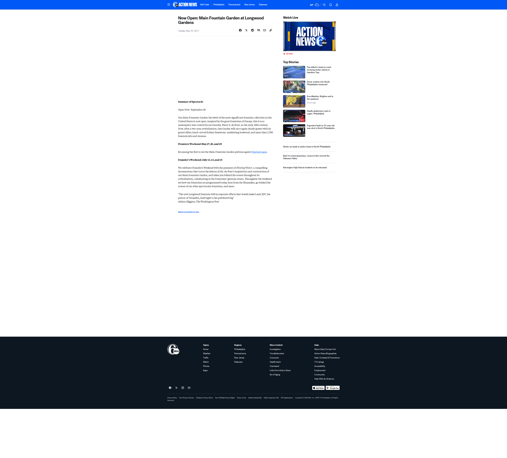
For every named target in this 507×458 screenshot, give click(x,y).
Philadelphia (218, 4)
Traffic (206, 358)
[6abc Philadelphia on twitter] (176, 388)
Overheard (274, 366)
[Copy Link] (270, 30)
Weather (206, 353)
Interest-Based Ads (255, 398)
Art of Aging (275, 375)
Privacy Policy (172, 398)
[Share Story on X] (246, 30)
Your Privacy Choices (186, 398)
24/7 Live (204, 4)
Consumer (274, 358)
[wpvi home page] (173, 349)
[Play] (309, 36)
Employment (319, 370)
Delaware (263, 4)
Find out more (259, 151)
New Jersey (249, 4)
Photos (206, 366)
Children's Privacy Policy (204, 398)
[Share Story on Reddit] (252, 30)
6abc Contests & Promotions (327, 358)
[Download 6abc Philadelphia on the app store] (318, 388)
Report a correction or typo (188, 212)
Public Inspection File (271, 398)
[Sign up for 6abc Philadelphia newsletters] (189, 388)
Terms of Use (241, 398)
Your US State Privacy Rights (225, 398)
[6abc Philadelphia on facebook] (170, 388)
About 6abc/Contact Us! (325, 349)
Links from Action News (280, 370)
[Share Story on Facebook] (240, 30)
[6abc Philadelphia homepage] (185, 5)
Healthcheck (275, 362)
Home (205, 349)
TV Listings (319, 362)
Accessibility (319, 366)
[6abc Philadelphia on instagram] (182, 388)
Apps (205, 370)
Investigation (275, 349)
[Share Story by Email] (264, 30)
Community (319, 375)
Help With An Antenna (324, 379)
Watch (206, 362)
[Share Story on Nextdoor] (258, 30)
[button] (169, 4)
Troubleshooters (277, 353)
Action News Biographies (325, 353)
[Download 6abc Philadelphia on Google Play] (333, 388)
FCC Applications (287, 398)
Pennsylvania (234, 4)
